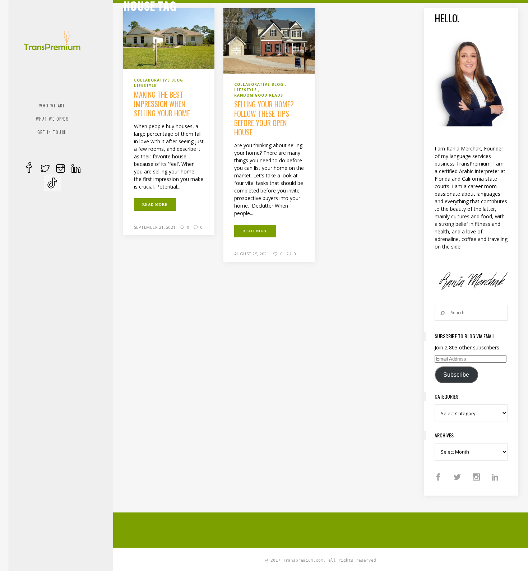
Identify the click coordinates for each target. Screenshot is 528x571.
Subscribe (456, 375)
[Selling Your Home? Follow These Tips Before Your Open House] (269, 40)
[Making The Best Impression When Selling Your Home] (168, 38)
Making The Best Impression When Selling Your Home (162, 104)
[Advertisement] (321, 529)
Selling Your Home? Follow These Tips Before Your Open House (264, 118)
